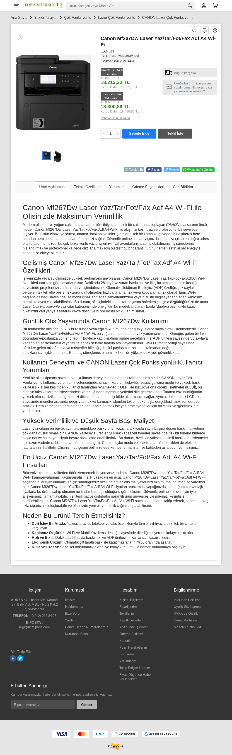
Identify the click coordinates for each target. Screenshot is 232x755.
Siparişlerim (128, 607)
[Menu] (16, 5)
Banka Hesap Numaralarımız (86, 627)
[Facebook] (13, 658)
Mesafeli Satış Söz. (188, 627)
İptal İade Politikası (187, 600)
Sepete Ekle (139, 133)
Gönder (86, 705)
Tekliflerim (126, 613)
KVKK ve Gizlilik (186, 613)
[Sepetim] (215, 5)
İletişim (70, 600)
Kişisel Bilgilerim (131, 600)
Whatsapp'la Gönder (200, 169)
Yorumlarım (128, 661)
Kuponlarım (127, 640)
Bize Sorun (73, 613)
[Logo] (42, 5)
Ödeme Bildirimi (131, 634)
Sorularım (126, 654)
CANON (107, 51)
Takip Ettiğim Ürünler (134, 668)
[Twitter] (20, 658)
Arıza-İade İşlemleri (133, 627)
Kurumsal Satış (76, 634)
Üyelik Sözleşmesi (187, 607)
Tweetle (174, 169)
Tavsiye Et (136, 169)
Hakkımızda (74, 607)
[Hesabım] (204, 5)
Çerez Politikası (185, 620)
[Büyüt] (20, 38)
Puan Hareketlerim (133, 647)
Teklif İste (175, 133)
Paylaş (155, 169)
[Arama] (190, 5)
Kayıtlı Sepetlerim (132, 620)
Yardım (70, 620)
